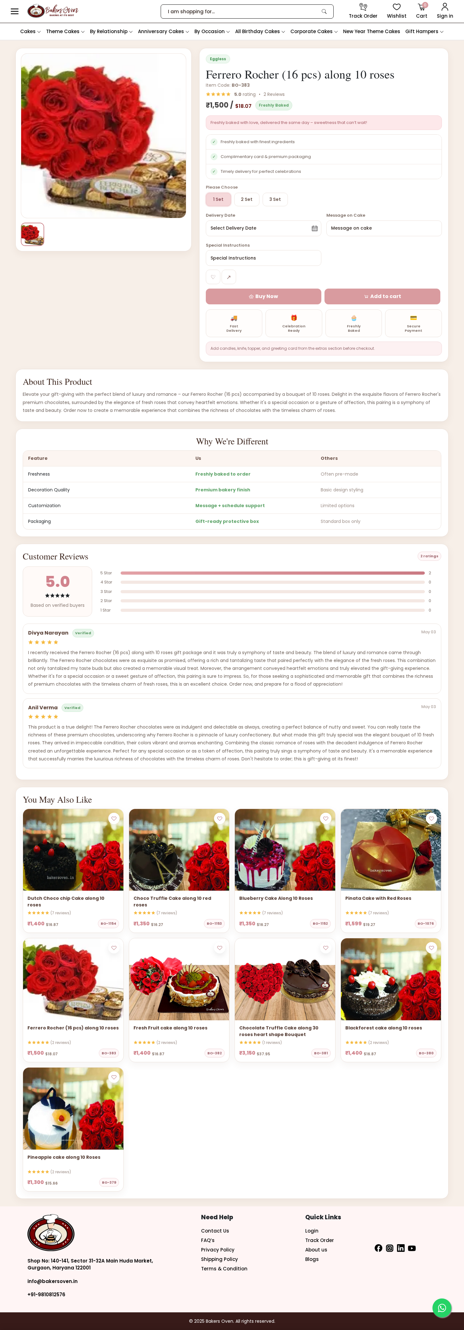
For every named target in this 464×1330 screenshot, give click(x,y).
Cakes (28, 31)
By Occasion (210, 31)
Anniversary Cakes (161, 31)
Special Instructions (228, 245)
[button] (15, 11)
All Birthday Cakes (258, 31)
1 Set (218, 199)
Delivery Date (220, 215)
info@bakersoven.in (52, 1281)
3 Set (275, 199)
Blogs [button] (312, 1259)
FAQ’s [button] (208, 1240)
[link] (324, 11)
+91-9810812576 (46, 1294)
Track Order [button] (319, 1240)
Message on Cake (345, 215)
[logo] (53, 11)
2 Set (247, 199)
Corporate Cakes (312, 31)
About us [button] (316, 1249)
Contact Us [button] (215, 1230)
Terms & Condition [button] (224, 1268)
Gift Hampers (422, 31)
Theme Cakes (63, 31)
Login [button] (311, 1230)
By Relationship (109, 31)
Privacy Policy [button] (218, 1249)
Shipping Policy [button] (219, 1259)
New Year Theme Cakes (371, 31)
